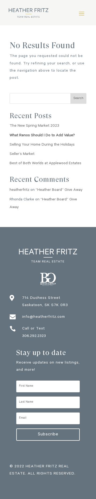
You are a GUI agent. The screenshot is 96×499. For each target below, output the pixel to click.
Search (78, 98)
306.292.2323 (34, 336)
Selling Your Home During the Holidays (42, 145)
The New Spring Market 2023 (34, 126)
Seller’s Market (22, 154)
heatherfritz (19, 190)
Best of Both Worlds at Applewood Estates (45, 164)
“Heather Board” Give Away (59, 190)
